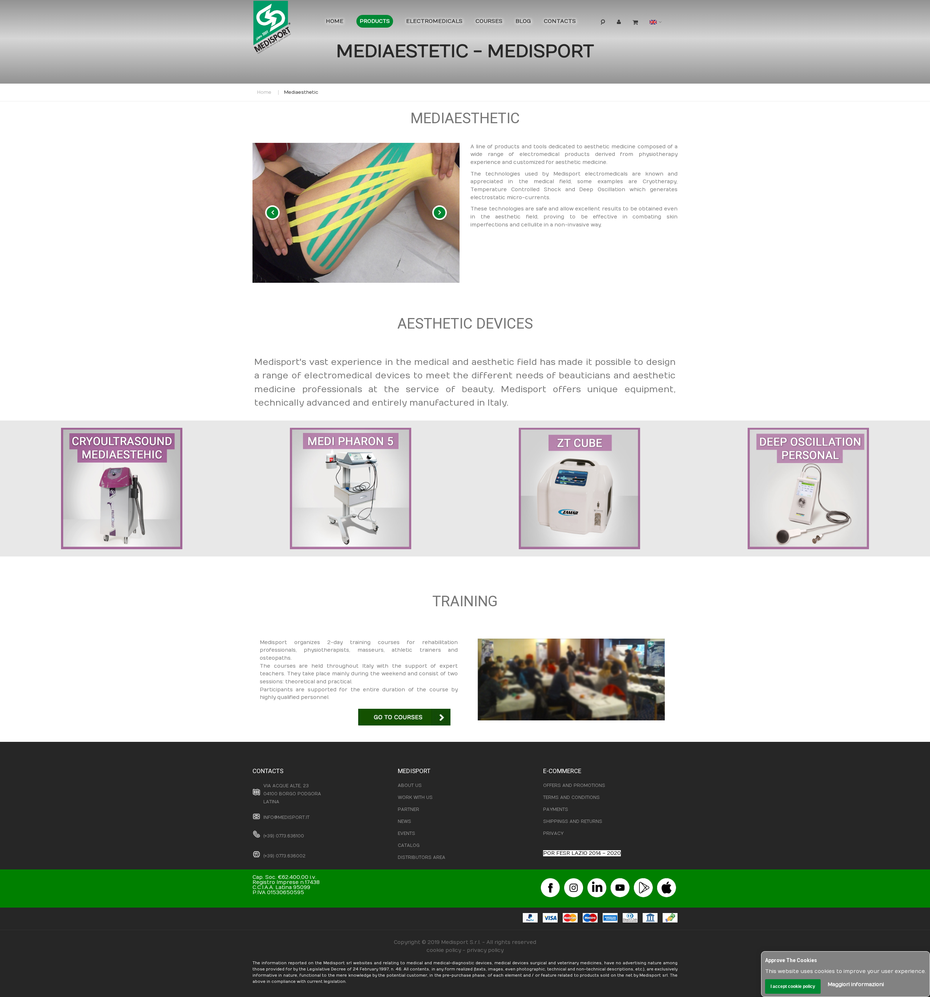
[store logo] (283, 29)
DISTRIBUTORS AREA (421, 857)
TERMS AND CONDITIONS (571, 797)
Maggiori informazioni (856, 984)
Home (264, 92)
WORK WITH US (415, 797)
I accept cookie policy (793, 986)
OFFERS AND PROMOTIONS (574, 785)
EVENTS (406, 833)
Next (439, 212)
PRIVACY (553, 833)
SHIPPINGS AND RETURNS (572, 821)
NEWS (404, 821)
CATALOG (409, 845)
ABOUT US (410, 785)
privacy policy (485, 950)
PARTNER (408, 809)
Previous (272, 212)
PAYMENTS (555, 809)
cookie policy (443, 950)
